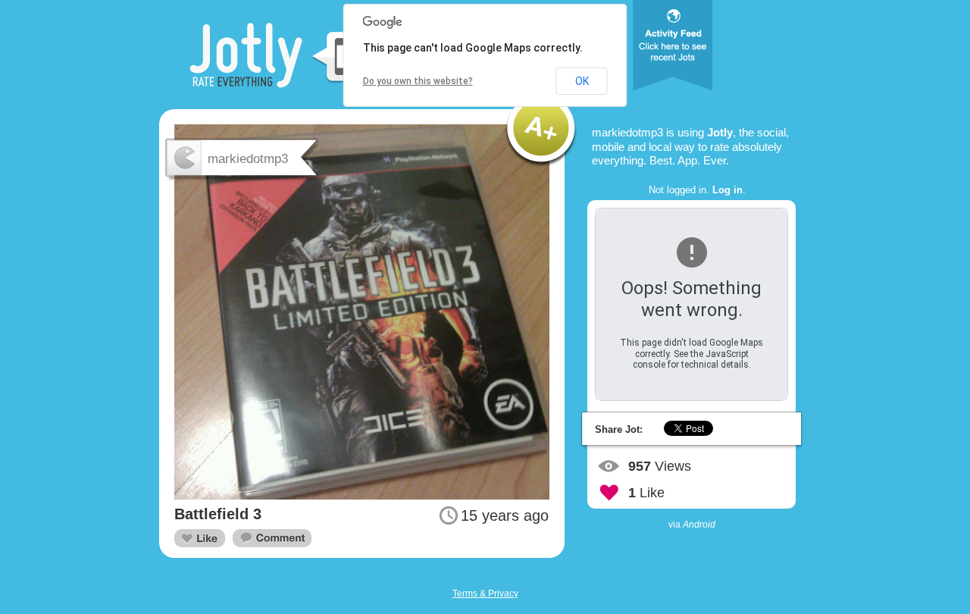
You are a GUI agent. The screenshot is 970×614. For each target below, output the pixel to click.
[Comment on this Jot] (272, 538)
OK (582, 81)
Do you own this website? (418, 81)
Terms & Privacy (485, 593)
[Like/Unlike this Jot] (199, 538)
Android (699, 524)
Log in (727, 190)
